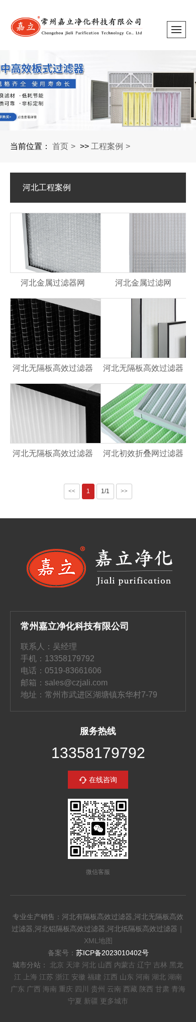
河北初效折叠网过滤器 (143, 453)
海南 (50, 989)
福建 (94, 977)
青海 (178, 989)
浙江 (62, 977)
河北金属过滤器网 (53, 282)
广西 (34, 989)
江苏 (46, 977)
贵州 (98, 989)
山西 (105, 965)
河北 (89, 965)
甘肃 (162, 989)
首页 (60, 146)
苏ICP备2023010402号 (112, 953)
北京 (57, 965)
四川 (82, 989)
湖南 (175, 977)
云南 (114, 989)
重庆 (66, 989)
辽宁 (144, 965)
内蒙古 (124, 965)
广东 (18, 989)
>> (124, 491)
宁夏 (75, 1001)
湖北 (159, 977)
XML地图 (98, 941)
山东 (127, 977)
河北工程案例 (47, 187)
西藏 (130, 989)
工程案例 (107, 146)
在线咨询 (103, 780)
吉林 (160, 965)
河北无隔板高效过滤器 (53, 368)
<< (71, 491)
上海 (30, 977)
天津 (73, 965)
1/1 (105, 491)
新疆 (91, 1001)
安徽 (78, 977)
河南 (143, 977)
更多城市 (114, 1001)
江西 (111, 977)
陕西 (146, 989)
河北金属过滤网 (143, 282)
